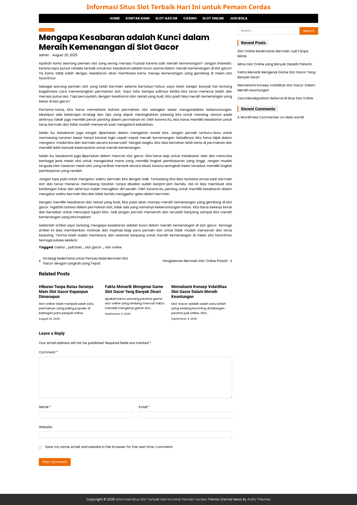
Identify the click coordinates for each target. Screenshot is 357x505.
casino (190, 18)
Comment (48, 352)
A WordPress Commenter (258, 117)
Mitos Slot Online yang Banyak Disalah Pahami (274, 64)
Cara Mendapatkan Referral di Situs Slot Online (275, 98)
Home (115, 18)
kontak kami (138, 18)
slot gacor (166, 18)
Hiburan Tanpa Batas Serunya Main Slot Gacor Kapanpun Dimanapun (66, 291)
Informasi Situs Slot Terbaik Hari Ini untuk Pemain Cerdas (179, 6)
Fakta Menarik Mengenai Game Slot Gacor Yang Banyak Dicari (134, 289)
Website (45, 427)
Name (45, 407)
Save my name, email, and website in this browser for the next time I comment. (109, 446)
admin (44, 55)
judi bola (239, 18)
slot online (213, 18)
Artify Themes (258, 499)
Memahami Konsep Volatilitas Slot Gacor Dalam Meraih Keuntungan (199, 291)
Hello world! (294, 117)
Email (144, 407)
